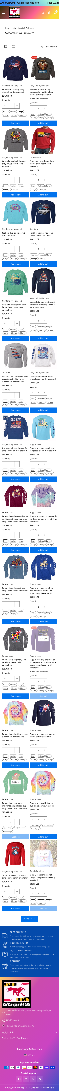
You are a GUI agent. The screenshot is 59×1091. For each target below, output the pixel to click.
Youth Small (7, 828)
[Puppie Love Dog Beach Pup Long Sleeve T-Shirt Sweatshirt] (43, 427)
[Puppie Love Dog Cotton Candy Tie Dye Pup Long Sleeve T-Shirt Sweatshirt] (43, 495)
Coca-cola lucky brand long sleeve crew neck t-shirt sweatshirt (42, 164)
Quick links (8, 1032)
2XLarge (14, 115)
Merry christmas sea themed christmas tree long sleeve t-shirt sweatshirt (42, 304)
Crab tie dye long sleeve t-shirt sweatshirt (13, 234)
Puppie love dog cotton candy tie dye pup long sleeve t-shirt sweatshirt (43, 519)
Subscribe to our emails (15, 1038)
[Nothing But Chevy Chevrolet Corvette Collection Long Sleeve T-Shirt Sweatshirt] (15, 355)
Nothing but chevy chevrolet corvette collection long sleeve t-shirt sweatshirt (15, 379)
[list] (13, 46)
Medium (13, 111)
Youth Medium (19, 828)
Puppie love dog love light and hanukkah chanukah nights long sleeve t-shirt (42, 590)
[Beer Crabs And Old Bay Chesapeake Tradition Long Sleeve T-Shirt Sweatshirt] (43, 68)
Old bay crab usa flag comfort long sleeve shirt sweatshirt (15, 449)
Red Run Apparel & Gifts (23, 1087)
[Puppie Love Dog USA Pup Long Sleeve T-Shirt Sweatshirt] (43, 713)
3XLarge (22, 115)
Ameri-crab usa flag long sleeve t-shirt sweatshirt (13, 90)
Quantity (6, 100)
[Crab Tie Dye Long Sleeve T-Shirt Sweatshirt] (15, 211)
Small (5, 111)
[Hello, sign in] (49, 12)
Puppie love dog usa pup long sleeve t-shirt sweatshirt (43, 735)
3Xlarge (50, 118)
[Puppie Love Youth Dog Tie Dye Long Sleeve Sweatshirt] (43, 782)
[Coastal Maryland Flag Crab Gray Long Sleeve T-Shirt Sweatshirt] (15, 140)
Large (21, 111)
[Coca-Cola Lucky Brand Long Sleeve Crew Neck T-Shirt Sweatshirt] (43, 140)
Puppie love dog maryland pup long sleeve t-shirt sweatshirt (14, 662)
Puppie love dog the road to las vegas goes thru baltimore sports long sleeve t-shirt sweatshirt (43, 663)
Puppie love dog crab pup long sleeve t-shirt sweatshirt (15, 589)
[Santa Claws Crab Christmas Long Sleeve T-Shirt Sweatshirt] (15, 854)
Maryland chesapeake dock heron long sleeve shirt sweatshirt (14, 307)
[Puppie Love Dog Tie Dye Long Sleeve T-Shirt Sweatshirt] (15, 713)
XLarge (5, 115)
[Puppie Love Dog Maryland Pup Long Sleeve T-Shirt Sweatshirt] (15, 638)
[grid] (5, 46)
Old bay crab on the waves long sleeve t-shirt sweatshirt (43, 377)
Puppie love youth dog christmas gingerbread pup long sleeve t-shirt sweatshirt (15, 806)
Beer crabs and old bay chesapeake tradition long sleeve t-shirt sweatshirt (41, 92)
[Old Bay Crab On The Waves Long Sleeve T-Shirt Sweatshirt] (43, 355)
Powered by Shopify (45, 1087)
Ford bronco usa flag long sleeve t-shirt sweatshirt (41, 234)
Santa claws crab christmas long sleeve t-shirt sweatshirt (15, 876)
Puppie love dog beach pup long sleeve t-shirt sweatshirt (43, 449)
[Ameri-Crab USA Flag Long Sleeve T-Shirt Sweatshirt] (15, 68)
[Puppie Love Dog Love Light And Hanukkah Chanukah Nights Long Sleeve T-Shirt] (43, 567)
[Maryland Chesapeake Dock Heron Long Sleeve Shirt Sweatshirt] (15, 282)
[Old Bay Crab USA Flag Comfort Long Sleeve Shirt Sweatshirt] (15, 427)
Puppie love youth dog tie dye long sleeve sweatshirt (42, 804)
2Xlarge (13, 189)
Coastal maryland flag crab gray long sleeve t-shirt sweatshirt (14, 164)
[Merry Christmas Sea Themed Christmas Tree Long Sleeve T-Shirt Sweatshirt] (43, 281)
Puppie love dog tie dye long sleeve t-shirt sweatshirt (15, 735)
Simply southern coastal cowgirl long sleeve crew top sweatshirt (42, 877)
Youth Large (7, 831)
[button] (5, 12)
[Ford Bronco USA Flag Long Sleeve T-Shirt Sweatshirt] (43, 211)
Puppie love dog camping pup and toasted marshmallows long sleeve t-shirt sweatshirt (15, 519)
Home (7, 28)
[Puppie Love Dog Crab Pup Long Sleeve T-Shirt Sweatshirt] (15, 567)
